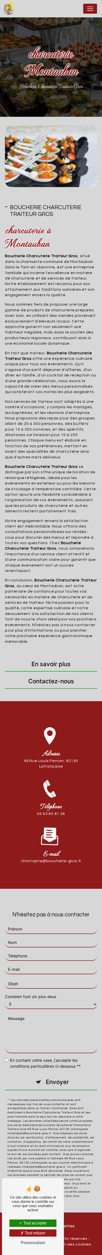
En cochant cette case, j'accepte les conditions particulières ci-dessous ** (45, 1063)
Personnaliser (33, 1243)
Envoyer (57, 1082)
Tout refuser (34, 1233)
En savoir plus (51, 664)
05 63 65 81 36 (51, 814)
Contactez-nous (51, 681)
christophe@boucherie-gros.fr (51, 861)
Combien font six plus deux (30, 996)
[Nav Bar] (90, 9)
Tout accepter (34, 1223)
